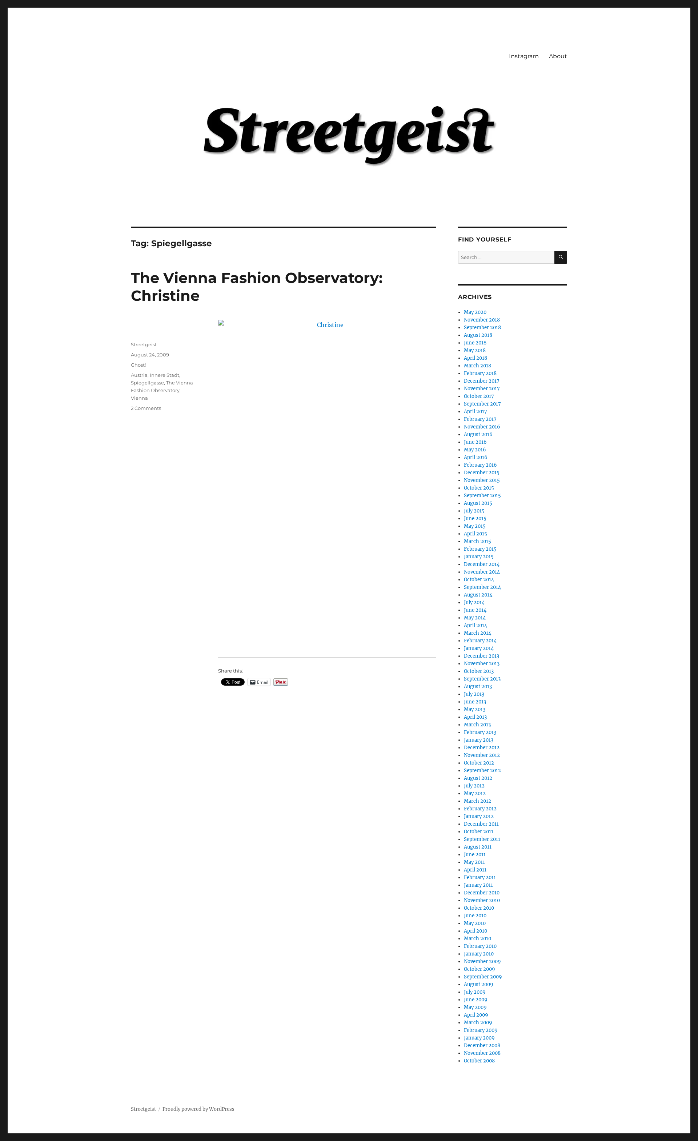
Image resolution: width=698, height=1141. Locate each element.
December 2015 (482, 473)
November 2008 (482, 1053)
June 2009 (476, 1000)
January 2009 (479, 1038)
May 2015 (475, 526)
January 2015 (479, 557)
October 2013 (479, 671)
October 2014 (479, 580)
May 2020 (475, 312)
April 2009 (476, 1015)
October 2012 (479, 763)
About (558, 56)
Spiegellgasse (147, 383)
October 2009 (479, 969)
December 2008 (482, 1045)
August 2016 (478, 434)
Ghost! (138, 365)
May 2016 (475, 450)
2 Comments (146, 408)
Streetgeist (144, 344)
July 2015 (474, 511)
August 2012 (478, 778)
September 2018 (482, 327)
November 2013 (482, 664)
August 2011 (478, 847)
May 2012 (475, 793)
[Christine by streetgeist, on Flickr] (327, 483)
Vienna (139, 398)
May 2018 (475, 350)
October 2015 (479, 488)
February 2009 (481, 1030)
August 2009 (478, 984)
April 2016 (476, 457)
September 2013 (482, 679)
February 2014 (480, 641)
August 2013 (478, 686)
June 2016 (475, 442)
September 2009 (483, 977)
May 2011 (474, 862)
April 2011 (475, 870)
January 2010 (479, 954)
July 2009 (475, 992)
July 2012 (474, 786)
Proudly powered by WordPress (198, 1109)
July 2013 (474, 694)
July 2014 (474, 602)
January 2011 (478, 885)
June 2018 (475, 343)
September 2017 (482, 404)
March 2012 (477, 801)
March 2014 (477, 633)
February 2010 (480, 946)
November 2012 (482, 755)
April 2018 (475, 358)
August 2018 (478, 335)
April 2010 (475, 931)
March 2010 (477, 938)
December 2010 (482, 893)
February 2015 (480, 549)
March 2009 (478, 1023)
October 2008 (479, 1061)
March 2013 (477, 725)
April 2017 (475, 411)
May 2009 (475, 1007)
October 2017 (479, 396)
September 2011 (482, 839)
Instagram (524, 56)
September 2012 (482, 770)
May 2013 (474, 709)
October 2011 (478, 832)
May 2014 (475, 618)
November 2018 (482, 320)
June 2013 (475, 702)
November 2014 (482, 572)
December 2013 (481, 656)
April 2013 (475, 717)
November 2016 (482, 427)
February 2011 (480, 877)
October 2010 (479, 908)
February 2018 (480, 373)
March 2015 (477, 541)
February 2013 (480, 732)
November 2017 (482, 389)
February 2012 (480, 809)
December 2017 (482, 381)
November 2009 (482, 961)
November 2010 (482, 900)
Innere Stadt (164, 375)
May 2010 (475, 923)
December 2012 (482, 748)
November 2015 (482, 480)
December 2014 (482, 564)
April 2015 (475, 534)
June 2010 (475, 916)
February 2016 (480, 465)
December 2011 (481, 824)
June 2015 (475, 518)
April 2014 (475, 625)
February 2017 (480, 419)
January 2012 (479, 816)
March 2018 (477, 366)
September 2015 (482, 495)
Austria (139, 375)
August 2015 (478, 503)
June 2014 (475, 610)
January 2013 (478, 740)
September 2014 (482, 587)
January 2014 (479, 648)
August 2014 (478, 595)
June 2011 (475, 854)
